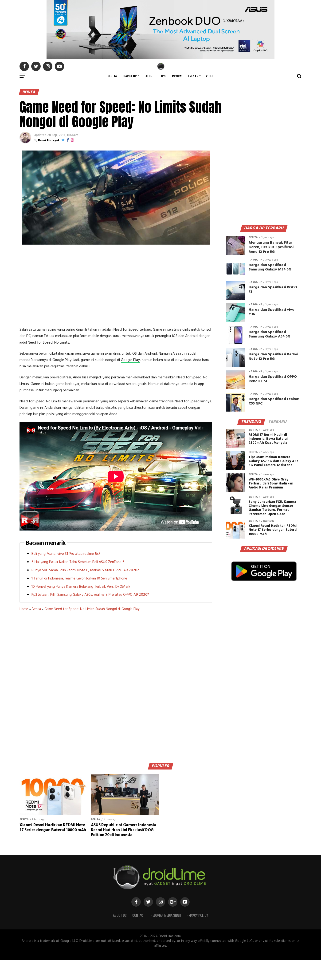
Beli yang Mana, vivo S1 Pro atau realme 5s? (65, 554)
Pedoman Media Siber (166, 915)
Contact (138, 915)
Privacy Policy (197, 915)
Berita (112, 75)
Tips (162, 75)
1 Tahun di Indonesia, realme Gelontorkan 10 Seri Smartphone (79, 578)
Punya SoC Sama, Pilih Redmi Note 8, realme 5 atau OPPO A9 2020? (85, 570)
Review (177, 75)
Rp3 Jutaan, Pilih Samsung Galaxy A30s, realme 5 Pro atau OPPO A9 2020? (90, 595)
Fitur (149, 75)
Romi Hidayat (48, 140)
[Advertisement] (115, 287)
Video (210, 75)
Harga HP (130, 75)
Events (193, 75)
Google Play (130, 360)
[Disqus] (116, 685)
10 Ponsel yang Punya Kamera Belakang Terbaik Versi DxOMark (80, 587)
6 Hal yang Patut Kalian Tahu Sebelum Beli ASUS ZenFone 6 (78, 562)
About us (120, 915)
